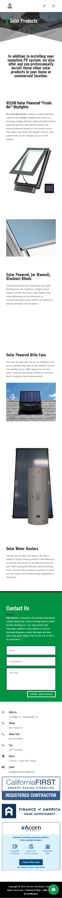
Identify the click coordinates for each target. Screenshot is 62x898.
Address (13, 712)
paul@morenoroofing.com (22, 771)
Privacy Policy (33, 890)
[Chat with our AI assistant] (53, 889)
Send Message (41, 694)
